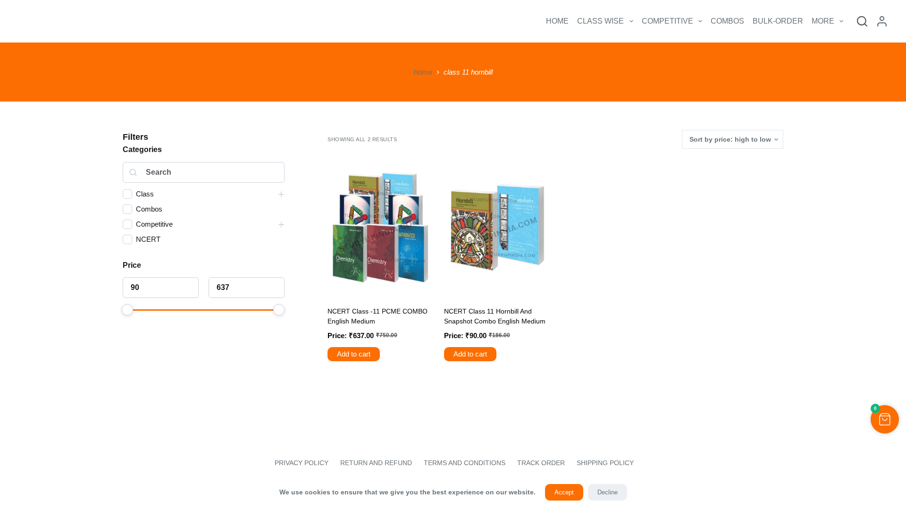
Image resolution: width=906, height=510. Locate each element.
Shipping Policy (605, 463)
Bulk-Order (778, 21)
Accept (564, 492)
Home (557, 21)
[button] (885, 419)
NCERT (148, 239)
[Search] (862, 21)
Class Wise (600, 21)
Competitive (667, 21)
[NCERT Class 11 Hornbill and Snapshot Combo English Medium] (497, 227)
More (823, 21)
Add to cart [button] (353, 354)
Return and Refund (376, 463)
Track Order (541, 463)
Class (145, 194)
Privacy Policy (300, 463)
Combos (727, 21)
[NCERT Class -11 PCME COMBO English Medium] (381, 227)
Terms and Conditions (464, 463)
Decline (607, 492)
